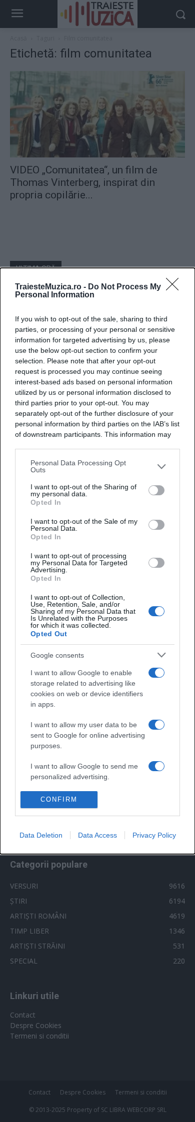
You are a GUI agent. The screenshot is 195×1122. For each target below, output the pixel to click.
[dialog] (97, 561)
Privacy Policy (154, 835)
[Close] (175, 287)
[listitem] (97, 466)
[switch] (156, 490)
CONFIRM (59, 799)
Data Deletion (41, 835)
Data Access (97, 835)
